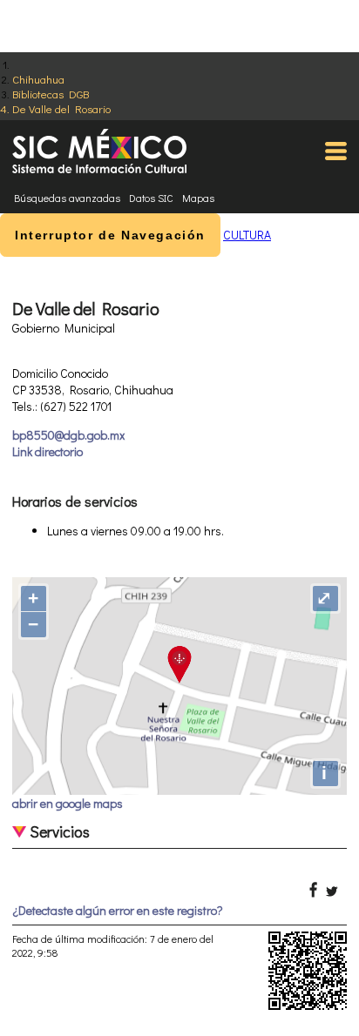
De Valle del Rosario (61, 108)
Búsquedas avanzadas (67, 198)
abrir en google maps (67, 803)
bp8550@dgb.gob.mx (68, 435)
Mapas (198, 198)
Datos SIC (151, 198)
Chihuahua (38, 78)
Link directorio (47, 451)
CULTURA (247, 234)
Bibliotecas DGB (50, 93)
